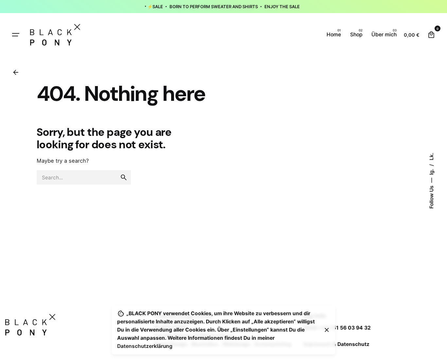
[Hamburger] (16, 35)
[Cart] (431, 35)
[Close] (326, 329)
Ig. (431, 171)
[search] (123, 177)
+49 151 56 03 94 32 (344, 328)
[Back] (16, 72)
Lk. (431, 156)
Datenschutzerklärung (144, 346)
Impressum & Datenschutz (336, 344)
